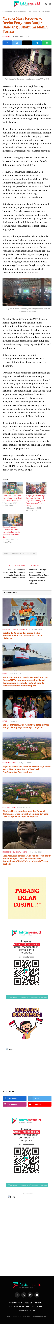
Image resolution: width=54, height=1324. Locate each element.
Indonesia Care (18, 554)
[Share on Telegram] (37, 42)
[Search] (50, 4)
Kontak (38, 1303)
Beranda (6, 11)
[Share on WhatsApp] (46, 42)
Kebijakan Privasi (27, 1310)
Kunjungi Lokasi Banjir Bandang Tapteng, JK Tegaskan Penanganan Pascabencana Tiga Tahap (35, 500)
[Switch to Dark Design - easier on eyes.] (46, 4)
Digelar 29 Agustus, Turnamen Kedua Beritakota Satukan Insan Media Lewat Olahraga (22, 636)
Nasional (6, 37)
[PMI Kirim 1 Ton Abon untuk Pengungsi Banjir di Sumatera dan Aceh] (13, 488)
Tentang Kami (15, 1303)
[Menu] (4, 4)
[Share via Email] (27, 42)
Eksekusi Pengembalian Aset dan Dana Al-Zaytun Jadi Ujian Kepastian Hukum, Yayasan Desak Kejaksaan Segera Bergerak (25, 814)
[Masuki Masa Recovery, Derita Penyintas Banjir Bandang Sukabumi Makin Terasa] (27, 75)
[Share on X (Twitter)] (17, 42)
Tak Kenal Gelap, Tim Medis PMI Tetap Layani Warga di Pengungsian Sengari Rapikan (26, 726)
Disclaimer (37, 1306)
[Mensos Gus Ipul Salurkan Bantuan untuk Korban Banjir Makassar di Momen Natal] (13, 520)
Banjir (6, 554)
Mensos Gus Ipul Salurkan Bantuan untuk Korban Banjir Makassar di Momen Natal (11, 532)
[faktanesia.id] (27, 4)
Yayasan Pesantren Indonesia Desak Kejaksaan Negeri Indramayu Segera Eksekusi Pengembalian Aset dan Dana (27, 769)
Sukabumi (32, 554)
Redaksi (28, 1303)
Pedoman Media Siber (19, 1306)
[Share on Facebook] (7, 42)
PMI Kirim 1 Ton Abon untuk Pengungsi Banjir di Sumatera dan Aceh (13, 498)
